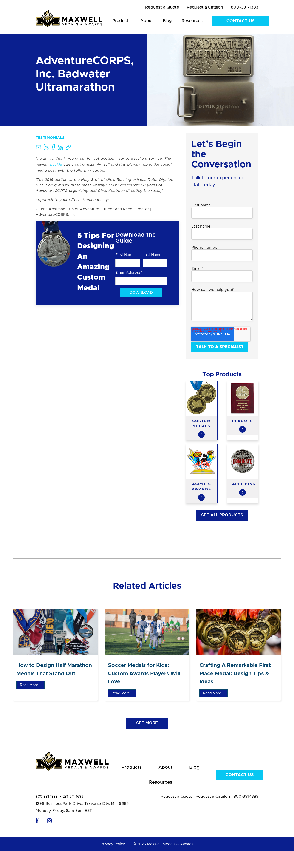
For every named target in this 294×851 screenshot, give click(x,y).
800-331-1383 (47, 796)
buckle (56, 164)
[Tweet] (47, 149)
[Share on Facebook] (53, 149)
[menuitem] (162, 7)
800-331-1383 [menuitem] (244, 7)
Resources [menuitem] (192, 21)
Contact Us (240, 21)
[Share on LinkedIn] (60, 149)
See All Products (222, 515)
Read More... (30, 685)
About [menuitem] (146, 21)
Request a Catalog (213, 796)
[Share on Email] (38, 149)
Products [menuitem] (121, 21)
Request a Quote (176, 796)
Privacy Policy (113, 844)
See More (147, 723)
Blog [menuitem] (167, 21)
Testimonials (50, 137)
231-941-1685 (73, 796)
